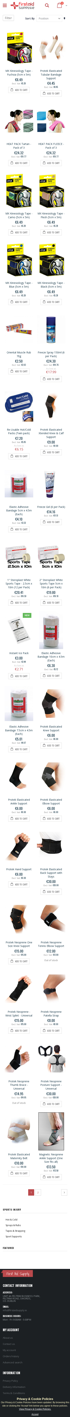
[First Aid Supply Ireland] (22, 5)
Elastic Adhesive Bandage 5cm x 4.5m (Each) (19, 510)
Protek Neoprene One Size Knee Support (19, 944)
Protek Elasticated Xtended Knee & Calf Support (51, 433)
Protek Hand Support (19, 869)
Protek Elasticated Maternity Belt (19, 1156)
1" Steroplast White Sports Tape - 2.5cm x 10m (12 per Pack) (19, 583)
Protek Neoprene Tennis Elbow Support (51, 944)
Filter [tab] (8, 18)
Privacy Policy (10, 1380)
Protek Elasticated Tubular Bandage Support (51, 74)
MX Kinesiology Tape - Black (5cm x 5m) (51, 284)
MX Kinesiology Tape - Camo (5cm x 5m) (18, 215)
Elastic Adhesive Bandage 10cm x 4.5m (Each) (51, 656)
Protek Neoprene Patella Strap (51, 1013)
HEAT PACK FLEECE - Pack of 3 (51, 145)
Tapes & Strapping (15, 1230)
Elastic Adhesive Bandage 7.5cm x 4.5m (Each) (19, 730)
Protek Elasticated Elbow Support (51, 801)
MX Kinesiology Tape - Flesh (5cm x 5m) (51, 215)
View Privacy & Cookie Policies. (35, 1409)
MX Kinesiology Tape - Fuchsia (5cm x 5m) (18, 72)
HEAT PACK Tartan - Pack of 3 (19, 145)
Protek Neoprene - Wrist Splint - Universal (18, 1013)
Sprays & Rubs (13, 1225)
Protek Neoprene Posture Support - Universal (51, 1084)
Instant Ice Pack (19, 653)
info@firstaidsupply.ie (15, 1310)
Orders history (11, 1356)
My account (9, 1350)
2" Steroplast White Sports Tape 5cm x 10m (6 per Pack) (51, 583)
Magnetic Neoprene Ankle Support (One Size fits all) (51, 1158)
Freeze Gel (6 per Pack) (51, 507)
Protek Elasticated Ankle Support (19, 801)
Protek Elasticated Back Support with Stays (51, 872)
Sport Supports (14, 1236)
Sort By (30, 18)
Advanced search (12, 1362)
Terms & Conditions (14, 1393)
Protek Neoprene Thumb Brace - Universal (18, 1084)
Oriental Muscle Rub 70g (19, 354)
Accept (35, 1414)
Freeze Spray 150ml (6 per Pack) (51, 354)
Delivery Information (14, 1387)
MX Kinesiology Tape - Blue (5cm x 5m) (18, 284)
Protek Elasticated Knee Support (51, 728)
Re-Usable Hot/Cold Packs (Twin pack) (19, 431)
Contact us (9, 1344)
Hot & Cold (11, 1219)
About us (8, 1337)
